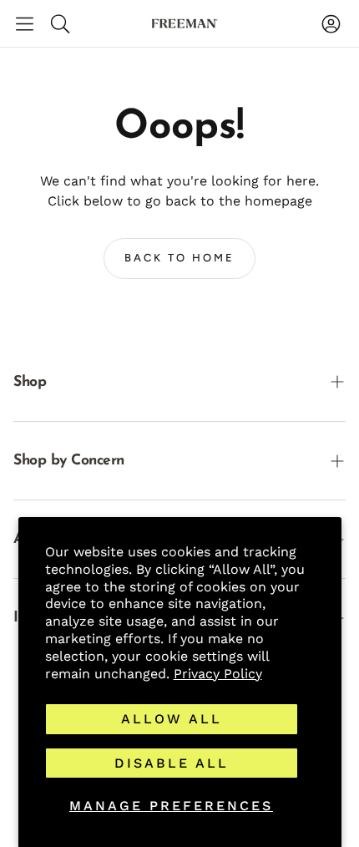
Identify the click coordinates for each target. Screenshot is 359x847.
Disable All (171, 763)
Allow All (171, 719)
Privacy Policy (218, 674)
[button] (24, 23)
